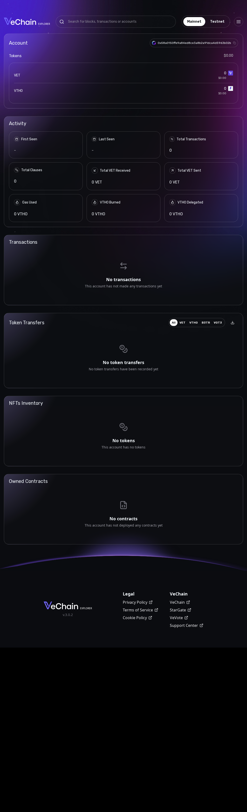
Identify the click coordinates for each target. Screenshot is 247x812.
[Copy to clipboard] (234, 42)
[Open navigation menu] (238, 21)
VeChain (177, 602)
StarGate (178, 610)
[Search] (61, 21)
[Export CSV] (232, 322)
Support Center (184, 625)
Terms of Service (138, 610)
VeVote (176, 617)
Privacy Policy (135, 602)
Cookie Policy (135, 617)
